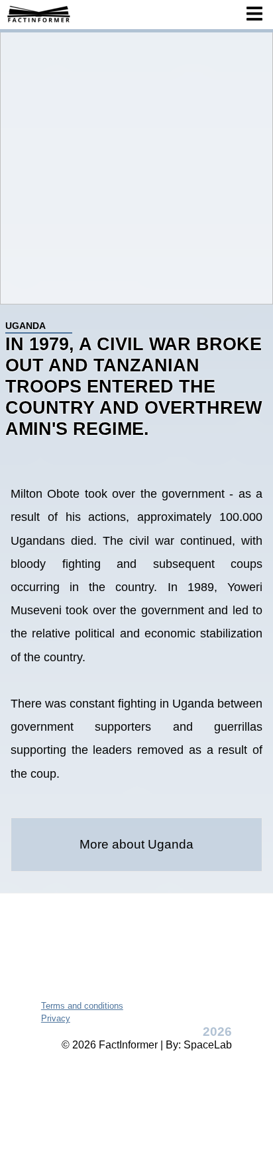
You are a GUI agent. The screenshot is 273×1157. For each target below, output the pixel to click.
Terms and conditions (82, 1006)
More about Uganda (136, 844)
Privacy (55, 1018)
